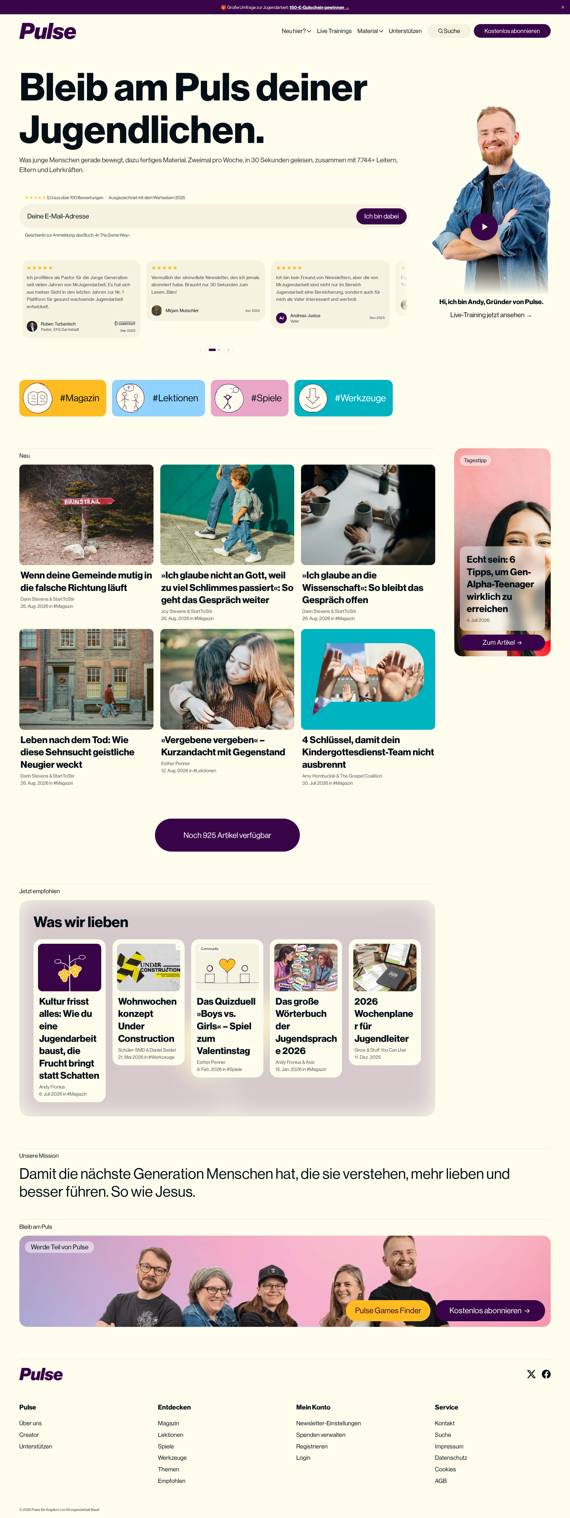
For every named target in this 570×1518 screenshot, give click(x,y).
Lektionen (206, 770)
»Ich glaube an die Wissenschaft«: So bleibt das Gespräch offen (362, 587)
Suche (451, 30)
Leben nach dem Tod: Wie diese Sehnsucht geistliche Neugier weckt (77, 752)
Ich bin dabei (381, 216)
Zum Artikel (499, 642)
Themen (168, 1469)
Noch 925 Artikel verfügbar (227, 835)
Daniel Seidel (163, 1050)
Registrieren (312, 1446)
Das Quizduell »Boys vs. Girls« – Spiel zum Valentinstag (226, 1026)
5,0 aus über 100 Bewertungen (64, 197)
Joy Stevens (173, 611)
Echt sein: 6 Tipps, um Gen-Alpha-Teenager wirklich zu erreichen (500, 584)
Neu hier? (294, 30)
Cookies (445, 1469)
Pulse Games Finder (388, 1310)
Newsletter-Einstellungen (328, 1423)
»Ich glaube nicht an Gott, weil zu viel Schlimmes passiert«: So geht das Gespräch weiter (227, 587)
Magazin (64, 606)
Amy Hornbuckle (318, 776)
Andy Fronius (52, 1087)
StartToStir (64, 599)
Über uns (30, 1423)
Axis (310, 1062)
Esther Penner (175, 763)
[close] (563, 7)
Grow (360, 1050)
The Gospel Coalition (361, 776)
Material (367, 30)
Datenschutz (451, 1457)
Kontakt (445, 1423)
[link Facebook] (546, 1374)
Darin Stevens (34, 599)
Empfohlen (172, 1480)
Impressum (449, 1446)
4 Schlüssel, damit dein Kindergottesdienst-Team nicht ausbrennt (368, 752)
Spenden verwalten (321, 1434)
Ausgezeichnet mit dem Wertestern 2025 (147, 197)
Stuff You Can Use (388, 1050)
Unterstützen (405, 30)
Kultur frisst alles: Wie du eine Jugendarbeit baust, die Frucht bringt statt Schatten (69, 1038)
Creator (29, 1434)
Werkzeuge (163, 1057)
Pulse (36, 1510)
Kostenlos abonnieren (512, 30)
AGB (441, 1480)
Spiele (235, 1069)
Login (303, 1457)
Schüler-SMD (131, 1050)
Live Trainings (334, 30)
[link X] (531, 1374)
